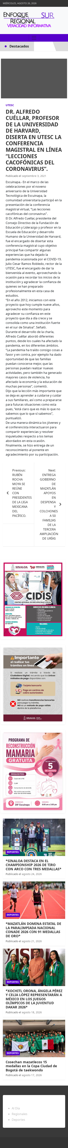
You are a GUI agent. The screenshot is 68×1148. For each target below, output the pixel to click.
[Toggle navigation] (34, 38)
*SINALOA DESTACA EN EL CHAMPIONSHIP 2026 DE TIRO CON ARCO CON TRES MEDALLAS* (33, 865)
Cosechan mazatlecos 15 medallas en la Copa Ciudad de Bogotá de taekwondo (31, 1066)
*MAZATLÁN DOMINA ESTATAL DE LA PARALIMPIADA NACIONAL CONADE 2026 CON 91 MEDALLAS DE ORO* (33, 929)
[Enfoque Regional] (28, 20)
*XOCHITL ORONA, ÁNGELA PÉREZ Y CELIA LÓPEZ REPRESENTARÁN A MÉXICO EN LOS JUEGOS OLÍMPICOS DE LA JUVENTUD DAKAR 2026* (34, 999)
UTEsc (10, 105)
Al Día (16, 1108)
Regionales (19, 1114)
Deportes (13, 852)
